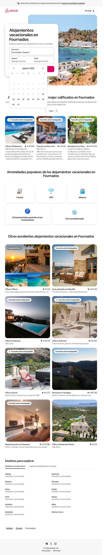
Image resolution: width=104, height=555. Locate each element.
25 (23, 99)
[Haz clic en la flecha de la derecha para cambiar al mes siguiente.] (43, 68)
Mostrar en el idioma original (73, 3)
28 (38, 99)
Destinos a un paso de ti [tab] (15, 466)
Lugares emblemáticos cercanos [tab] (42, 466)
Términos (56, 551)
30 (13, 104)
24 (18, 99)
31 (18, 104)
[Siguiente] (56, 111)
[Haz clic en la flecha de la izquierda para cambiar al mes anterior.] (13, 68)
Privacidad (46, 551)
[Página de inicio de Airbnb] (11, 11)
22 (43, 94)
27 (33, 99)
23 (13, 99)
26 (28, 99)
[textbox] (20, 61)
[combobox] (31, 52)
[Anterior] (46, 111)
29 (43, 99)
